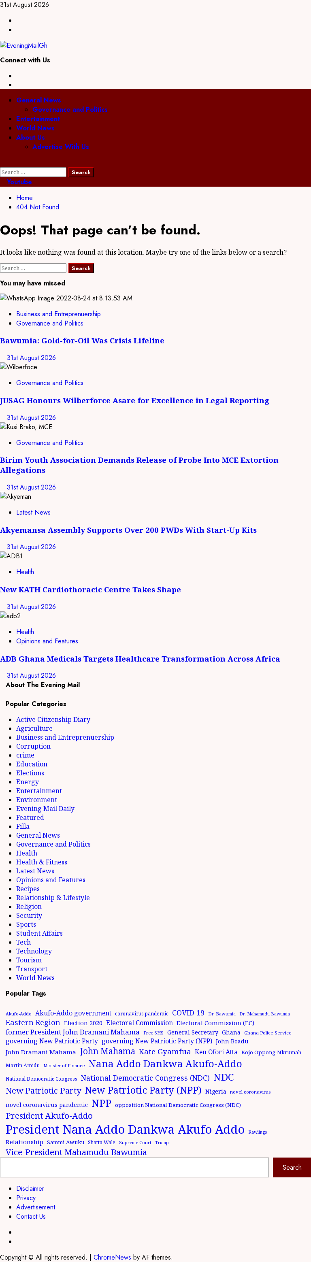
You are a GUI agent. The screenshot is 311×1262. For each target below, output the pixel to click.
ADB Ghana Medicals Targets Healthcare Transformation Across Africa (140, 658)
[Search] (2, 162)
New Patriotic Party (43, 1090)
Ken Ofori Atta (216, 1051)
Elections (30, 772)
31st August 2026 (31, 357)
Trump (162, 1142)
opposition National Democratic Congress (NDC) (178, 1105)
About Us (30, 137)
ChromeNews (112, 1257)
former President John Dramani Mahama (73, 1031)
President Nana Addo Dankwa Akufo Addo (125, 1129)
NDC (223, 1076)
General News (38, 100)
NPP (101, 1103)
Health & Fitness (41, 862)
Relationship (24, 1142)
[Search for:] (34, 172)
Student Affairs (39, 933)
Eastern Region (33, 1022)
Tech (23, 942)
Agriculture (34, 728)
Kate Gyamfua (165, 1051)
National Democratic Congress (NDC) (145, 1078)
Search (292, 1167)
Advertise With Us (60, 146)
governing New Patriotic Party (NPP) (157, 1040)
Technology (34, 951)
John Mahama (107, 1051)
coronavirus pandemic (141, 1013)
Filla (23, 826)
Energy (27, 781)
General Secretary (192, 1032)
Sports (26, 924)
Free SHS (153, 1033)
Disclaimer (30, 1188)
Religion (29, 906)
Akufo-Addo (19, 1014)
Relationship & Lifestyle (53, 897)
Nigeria (215, 1091)
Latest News (33, 512)
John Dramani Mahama (41, 1052)
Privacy (26, 1197)
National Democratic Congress (41, 1078)
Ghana (231, 1032)
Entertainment (38, 118)
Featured (30, 817)
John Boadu (232, 1041)
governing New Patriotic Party (52, 1040)
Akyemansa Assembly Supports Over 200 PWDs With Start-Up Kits (128, 530)
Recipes (28, 888)
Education (31, 764)
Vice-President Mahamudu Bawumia (76, 1152)
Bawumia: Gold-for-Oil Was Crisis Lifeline (82, 340)
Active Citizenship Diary (53, 719)
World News (35, 128)
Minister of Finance (64, 1065)
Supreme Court (135, 1142)
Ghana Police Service (268, 1033)
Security (29, 915)
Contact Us (31, 1216)
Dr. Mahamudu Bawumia (264, 1014)
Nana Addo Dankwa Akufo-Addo (165, 1063)
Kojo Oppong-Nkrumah (271, 1052)
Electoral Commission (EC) (215, 1023)
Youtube (18, 182)
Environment (36, 799)
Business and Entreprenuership (58, 314)
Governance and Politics (70, 109)
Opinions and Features (47, 641)
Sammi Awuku (65, 1142)
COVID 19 (188, 1012)
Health (25, 572)
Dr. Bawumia (222, 1014)
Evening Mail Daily (45, 808)
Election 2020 (83, 1023)
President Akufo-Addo (49, 1115)
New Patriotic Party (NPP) (143, 1089)
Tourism (29, 960)
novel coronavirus (250, 1092)
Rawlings (257, 1132)
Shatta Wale (101, 1142)
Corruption (33, 746)
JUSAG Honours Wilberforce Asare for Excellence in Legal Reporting (134, 400)
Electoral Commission (139, 1022)
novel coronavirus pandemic (47, 1105)
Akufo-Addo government (73, 1013)
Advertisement (35, 1207)
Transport (31, 968)
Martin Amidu (23, 1065)
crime (25, 755)
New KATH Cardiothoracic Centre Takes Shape (90, 589)
